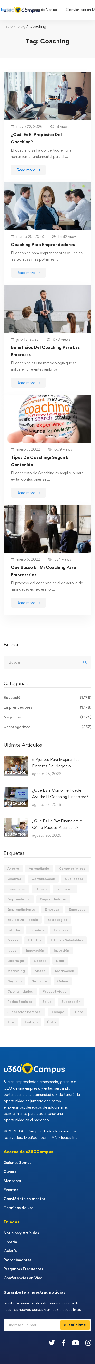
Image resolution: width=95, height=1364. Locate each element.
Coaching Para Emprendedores (43, 244)
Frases (12, 940)
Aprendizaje (39, 868)
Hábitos (34, 940)
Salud (47, 1002)
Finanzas (61, 930)
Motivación (64, 971)
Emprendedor (18, 899)
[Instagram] (88, 1342)
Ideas (11, 950)
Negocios (47, 717)
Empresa (52, 909)
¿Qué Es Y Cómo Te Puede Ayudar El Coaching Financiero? (60, 793)
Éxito (51, 1022)
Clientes (14, 879)
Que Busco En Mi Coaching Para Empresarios (43, 571)
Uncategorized (47, 727)
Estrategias (57, 920)
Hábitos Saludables (67, 940)
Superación (70, 1002)
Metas (40, 971)
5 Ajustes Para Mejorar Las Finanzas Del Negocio (56, 762)
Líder (60, 961)
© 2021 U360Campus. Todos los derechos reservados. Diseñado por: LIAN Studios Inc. (41, 1134)
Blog (21, 26)
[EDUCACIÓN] (16, 759)
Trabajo (31, 1022)
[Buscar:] (47, 662)
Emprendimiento (21, 909)
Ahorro (13, 868)
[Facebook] (63, 1342)
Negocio (14, 981)
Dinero (41, 889)
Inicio (8, 26)
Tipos (79, 1012)
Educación (47, 697)
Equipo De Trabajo (22, 920)
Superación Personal (24, 1012)
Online (62, 981)
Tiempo (57, 1012)
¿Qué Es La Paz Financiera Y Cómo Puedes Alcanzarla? (57, 824)
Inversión (61, 950)
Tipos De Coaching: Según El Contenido (40, 461)
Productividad (54, 991)
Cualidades (74, 879)
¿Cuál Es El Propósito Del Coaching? (36, 138)
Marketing (16, 971)
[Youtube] (75, 1342)
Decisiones (16, 889)
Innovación (35, 950)
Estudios (37, 930)
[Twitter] (51, 1342)
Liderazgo (15, 961)
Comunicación (43, 879)
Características (72, 868)
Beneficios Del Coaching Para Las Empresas (45, 351)
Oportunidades (20, 991)
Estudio (13, 930)
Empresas (77, 909)
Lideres (40, 961)
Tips (11, 1022)
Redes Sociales (20, 1002)
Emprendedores (47, 707)
